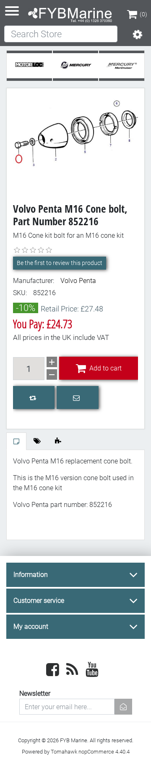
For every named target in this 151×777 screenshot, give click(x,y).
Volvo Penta (78, 281)
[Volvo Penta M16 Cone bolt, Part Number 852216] (75, 141)
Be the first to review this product (59, 263)
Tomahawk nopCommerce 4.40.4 (90, 752)
